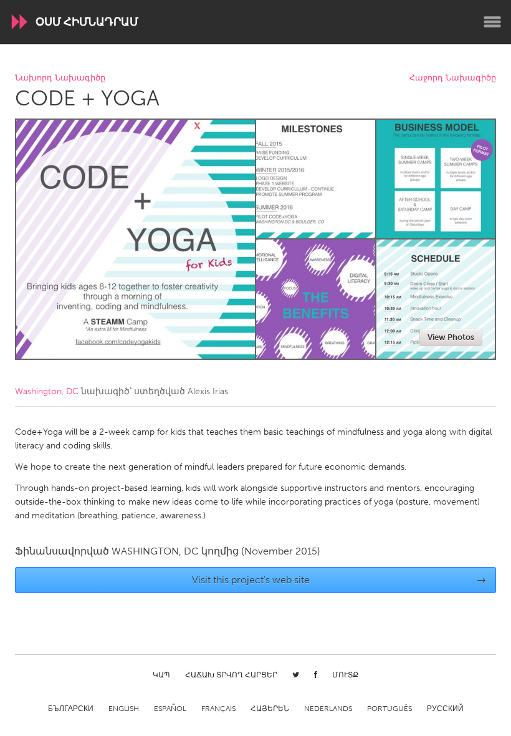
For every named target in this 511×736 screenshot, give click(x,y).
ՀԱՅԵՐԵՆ (270, 708)
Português (389, 708)
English (123, 708)
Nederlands (328, 708)
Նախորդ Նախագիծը (60, 78)
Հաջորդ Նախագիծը (452, 78)
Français (218, 708)
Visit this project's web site (339, 580)
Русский (445, 708)
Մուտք (345, 675)
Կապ (161, 675)
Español (170, 708)
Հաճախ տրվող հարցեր (231, 675)
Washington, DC (47, 391)
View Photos (450, 337)
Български (70, 708)
